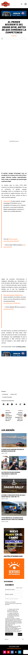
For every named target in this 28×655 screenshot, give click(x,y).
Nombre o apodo (9, 594)
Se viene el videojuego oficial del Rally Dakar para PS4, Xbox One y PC (13, 496)
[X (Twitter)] (12, 404)
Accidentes (5, 394)
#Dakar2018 (7, 201)
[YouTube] (8, 652)
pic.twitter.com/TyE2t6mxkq (12, 303)
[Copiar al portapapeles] (20, 404)
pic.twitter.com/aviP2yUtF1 (11, 241)
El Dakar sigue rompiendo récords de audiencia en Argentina (12, 450)
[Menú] (26, 4)
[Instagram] (4, 652)
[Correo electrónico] (24, 404)
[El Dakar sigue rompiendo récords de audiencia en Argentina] (14, 440)
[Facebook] (3, 404)
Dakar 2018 (13, 394)
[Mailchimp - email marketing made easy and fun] (20, 635)
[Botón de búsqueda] (23, 639)
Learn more (18, 630)
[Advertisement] (14, 158)
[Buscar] (21, 4)
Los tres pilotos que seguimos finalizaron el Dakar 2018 (10, 473)
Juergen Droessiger (7, 397)
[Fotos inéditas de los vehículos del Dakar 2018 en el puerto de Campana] (14, 509)
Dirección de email (10, 589)
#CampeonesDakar (9, 295)
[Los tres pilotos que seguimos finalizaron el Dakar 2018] (14, 463)
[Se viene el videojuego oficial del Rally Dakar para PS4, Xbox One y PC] (14, 486)
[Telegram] (16, 404)
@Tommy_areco (13, 239)
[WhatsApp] (8, 404)
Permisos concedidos (10, 602)
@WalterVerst (19, 295)
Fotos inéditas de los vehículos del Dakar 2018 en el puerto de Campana (12, 518)
